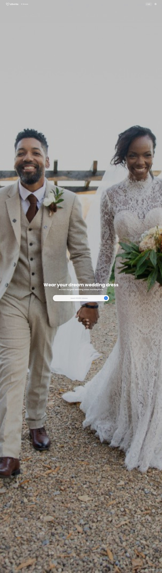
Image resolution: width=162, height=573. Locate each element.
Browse (25, 4)
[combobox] (81, 298)
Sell (149, 4)
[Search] (106, 298)
